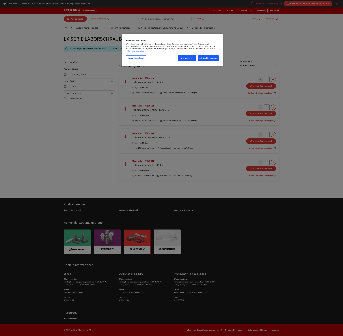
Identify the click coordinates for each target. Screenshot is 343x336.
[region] (172, 50)
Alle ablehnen (186, 58)
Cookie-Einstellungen (136, 58)
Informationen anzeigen (136, 51)
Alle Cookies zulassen (208, 58)
